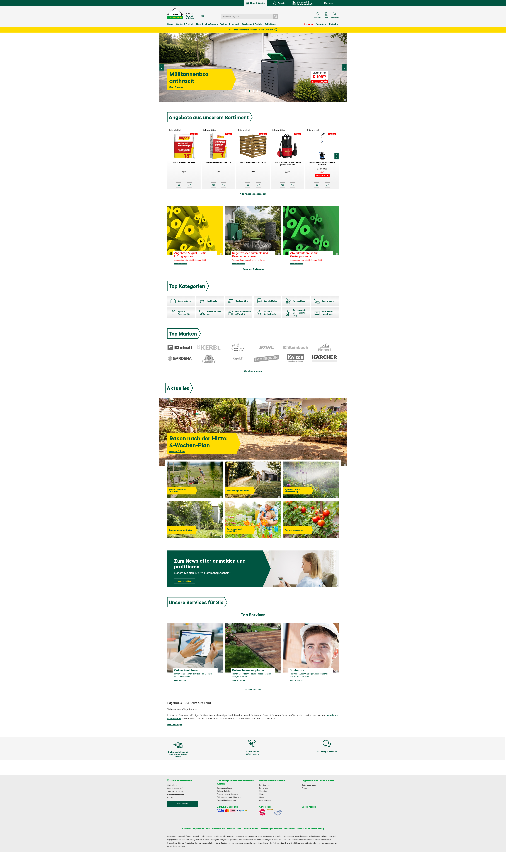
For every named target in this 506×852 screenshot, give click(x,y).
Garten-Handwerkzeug (226, 800)
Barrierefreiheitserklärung (310, 828)
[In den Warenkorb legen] (178, 185)
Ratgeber (334, 24)
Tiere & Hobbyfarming (207, 24)
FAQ (239, 828)
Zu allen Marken (253, 370)
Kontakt (231, 828)
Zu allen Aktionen (253, 269)
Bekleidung (270, 24)
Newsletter (289, 828)
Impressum (198, 828)
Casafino (263, 791)
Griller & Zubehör (224, 791)
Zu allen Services (253, 689)
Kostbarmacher (265, 785)
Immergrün (263, 788)
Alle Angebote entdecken (253, 193)
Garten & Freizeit (184, 24)
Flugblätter (321, 24)
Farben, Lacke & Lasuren (227, 794)
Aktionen (308, 24)
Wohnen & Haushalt (230, 24)
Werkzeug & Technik (252, 24)
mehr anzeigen (265, 800)
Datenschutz (218, 828)
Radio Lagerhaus (309, 785)
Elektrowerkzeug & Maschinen (229, 797)
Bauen (170, 24)
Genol (261, 797)
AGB (208, 828)
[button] (175, 13)
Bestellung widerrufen (271, 828)
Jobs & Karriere (250, 828)
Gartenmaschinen (224, 788)
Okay (261, 794)
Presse (304, 788)
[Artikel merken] (189, 185)
